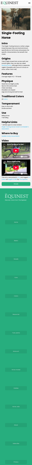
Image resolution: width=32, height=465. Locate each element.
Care (16, 277)
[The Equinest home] (16, 198)
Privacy (16, 462)
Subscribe (16, 443)
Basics (16, 241)
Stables (16, 388)
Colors (16, 296)
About (16, 425)
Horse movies (16, 370)
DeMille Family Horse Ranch (10, 136)
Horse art (16, 351)
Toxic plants (16, 333)
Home (16, 222)
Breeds (16, 184)
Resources (16, 314)
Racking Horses (6, 65)
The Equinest (23, 179)
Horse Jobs (16, 407)
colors (6, 99)
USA (19, 177)
